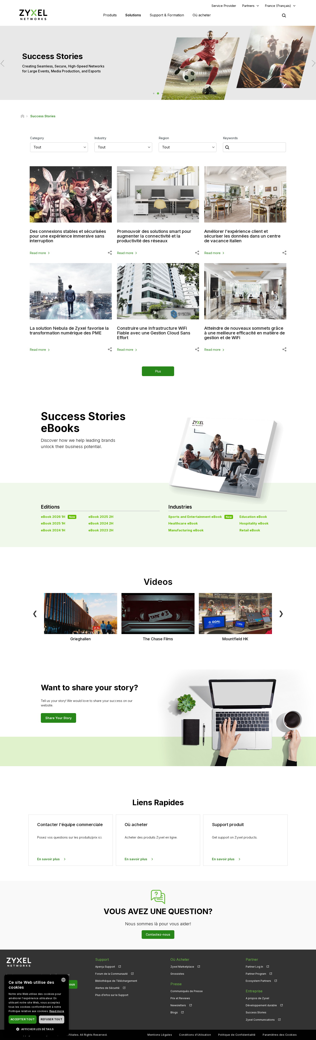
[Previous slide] (4, 63)
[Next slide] (312, 63)
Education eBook (253, 517)
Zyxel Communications (260, 1019)
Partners (248, 6)
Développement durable (261, 1005)
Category (37, 138)
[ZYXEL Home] (33, 15)
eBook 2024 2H (100, 523)
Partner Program (256, 973)
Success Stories (256, 1012)
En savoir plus (48, 859)
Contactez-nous (158, 934)
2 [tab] (158, 93)
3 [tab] (162, 93)
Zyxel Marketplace (182, 966)
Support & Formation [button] (167, 15)
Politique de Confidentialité (237, 1034)
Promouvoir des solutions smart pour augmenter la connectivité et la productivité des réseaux (154, 236)
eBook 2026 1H (58, 517)
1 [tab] (154, 93)
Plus (158, 371)
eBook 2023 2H (100, 530)
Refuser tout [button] (51, 1019)
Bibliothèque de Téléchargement (116, 980)
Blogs (174, 1012)
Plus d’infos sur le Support (111, 995)
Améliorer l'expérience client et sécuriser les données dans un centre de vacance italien (242, 236)
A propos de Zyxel (257, 998)
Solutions (133, 15)
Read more (38, 253)
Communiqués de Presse (186, 991)
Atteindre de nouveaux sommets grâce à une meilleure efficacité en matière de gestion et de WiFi (244, 333)
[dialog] (36, 1005)
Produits (110, 15)
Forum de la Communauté (111, 973)
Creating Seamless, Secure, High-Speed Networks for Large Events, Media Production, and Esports (63, 68)
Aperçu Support (105, 966)
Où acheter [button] (202, 15)
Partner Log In (254, 966)
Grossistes (177, 973)
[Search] (284, 15)
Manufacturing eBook (186, 530)
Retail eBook (249, 530)
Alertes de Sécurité (107, 988)
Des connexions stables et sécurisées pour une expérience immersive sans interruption (68, 236)
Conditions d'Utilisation (195, 1034)
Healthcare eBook (183, 523)
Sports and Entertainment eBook (200, 517)
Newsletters (178, 1005)
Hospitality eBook (253, 523)
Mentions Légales (159, 1034)
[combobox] (63, 980)
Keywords (230, 138)
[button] (36, 1028)
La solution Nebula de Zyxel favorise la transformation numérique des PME (69, 330)
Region (164, 138)
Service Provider (224, 6)
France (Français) (278, 6)
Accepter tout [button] (23, 1019)
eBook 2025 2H (100, 517)
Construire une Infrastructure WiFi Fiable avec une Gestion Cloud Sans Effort (153, 333)
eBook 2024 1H (53, 530)
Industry (100, 138)
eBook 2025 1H (53, 523)
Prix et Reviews (180, 998)
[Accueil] (22, 116)
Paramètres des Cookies (280, 1034)
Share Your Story (58, 718)
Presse (176, 984)
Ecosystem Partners (258, 980)
